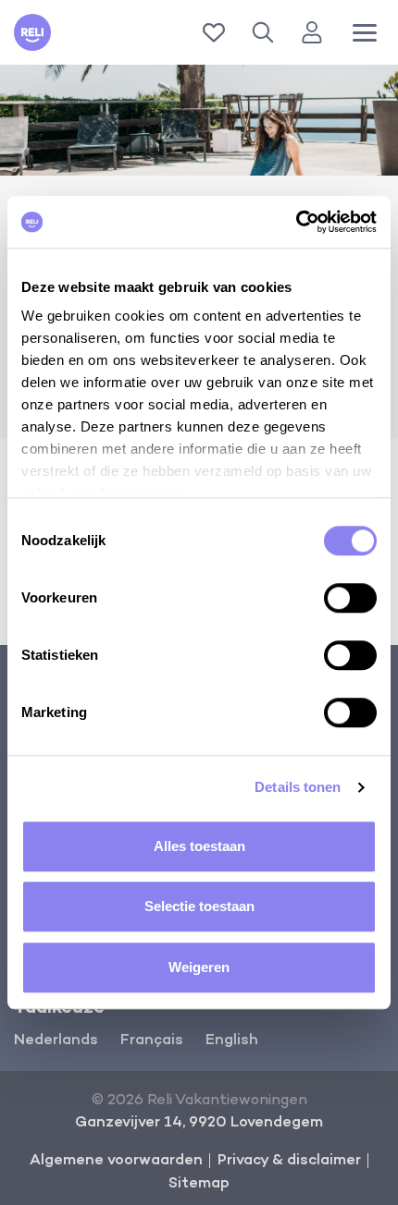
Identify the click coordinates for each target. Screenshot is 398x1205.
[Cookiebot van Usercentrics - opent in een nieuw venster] (296, 222)
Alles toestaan (199, 846)
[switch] (350, 598)
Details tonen (298, 787)
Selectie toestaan (199, 906)
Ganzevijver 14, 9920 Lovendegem (199, 1123)
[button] (266, 32)
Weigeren (199, 967)
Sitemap (199, 1184)
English (231, 1040)
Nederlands (56, 1040)
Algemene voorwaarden (116, 1160)
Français (151, 1040)
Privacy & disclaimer (289, 1160)
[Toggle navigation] (364, 33)
